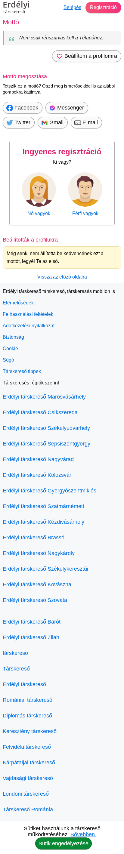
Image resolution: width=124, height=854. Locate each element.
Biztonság (13, 337)
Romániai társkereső (27, 700)
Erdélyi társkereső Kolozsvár (37, 475)
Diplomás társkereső (27, 716)
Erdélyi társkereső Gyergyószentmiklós (49, 491)
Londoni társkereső (26, 794)
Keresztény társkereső (30, 731)
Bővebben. (83, 834)
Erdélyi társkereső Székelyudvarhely (46, 428)
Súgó (8, 359)
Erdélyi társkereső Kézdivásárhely (43, 522)
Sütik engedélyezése (63, 843)
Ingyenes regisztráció (62, 151)
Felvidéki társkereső (27, 747)
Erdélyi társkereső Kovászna (37, 584)
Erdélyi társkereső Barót (31, 622)
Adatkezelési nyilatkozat (28, 325)
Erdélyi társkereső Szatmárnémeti (43, 506)
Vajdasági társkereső (28, 778)
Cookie (10, 348)
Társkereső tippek (22, 371)
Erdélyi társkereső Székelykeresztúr (46, 569)
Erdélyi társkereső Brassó (33, 538)
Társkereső (16, 669)
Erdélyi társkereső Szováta (35, 600)
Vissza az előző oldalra (62, 276)
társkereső (15, 653)
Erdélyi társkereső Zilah (31, 637)
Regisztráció (103, 7)
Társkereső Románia (28, 809)
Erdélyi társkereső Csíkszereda (40, 412)
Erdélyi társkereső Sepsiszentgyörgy (46, 444)
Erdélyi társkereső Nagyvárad (38, 459)
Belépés (72, 7)
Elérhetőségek (18, 302)
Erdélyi (16, 7)
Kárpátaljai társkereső (29, 763)
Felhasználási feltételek (28, 314)
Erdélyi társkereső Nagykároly (39, 553)
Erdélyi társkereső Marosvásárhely (44, 397)
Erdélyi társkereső (24, 684)
